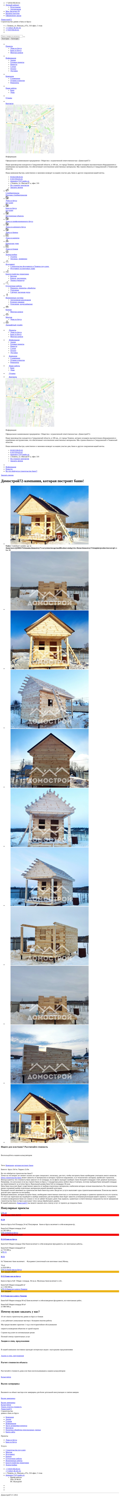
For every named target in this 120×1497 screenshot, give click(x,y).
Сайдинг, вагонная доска (20, 292)
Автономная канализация (20, 300)
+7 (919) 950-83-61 (13, 1469)
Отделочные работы (14, 1459)
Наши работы (14, 366)
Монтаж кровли (16, 53)
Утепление (14, 290)
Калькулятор (6, 1377)
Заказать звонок (16, 187)
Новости (13, 64)
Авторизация (15, 9)
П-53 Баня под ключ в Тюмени (14, 1296)
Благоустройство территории (17, 1463)
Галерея (9, 1421)
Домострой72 (6, 20)
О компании (15, 78)
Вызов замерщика (8, 1398)
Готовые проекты (17, 62)
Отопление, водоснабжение (21, 304)
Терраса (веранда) (17, 280)
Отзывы (12, 373)
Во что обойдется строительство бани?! (21, 471)
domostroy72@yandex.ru (19, 181)
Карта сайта (10, 1432)
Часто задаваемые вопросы (16, 1426)
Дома (12, 92)
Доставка (14, 71)
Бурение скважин (17, 302)
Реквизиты (14, 83)
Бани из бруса (15, 50)
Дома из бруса (16, 48)
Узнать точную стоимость (11, 1407)
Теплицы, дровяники (18, 259)
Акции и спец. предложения (12, 1356)
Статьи (13, 67)
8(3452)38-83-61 (16, 177)
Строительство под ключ (16, 1450)
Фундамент (10, 1454)
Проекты (12, 330)
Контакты (13, 377)
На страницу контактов (19, 185)
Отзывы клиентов (17, 81)
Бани (12, 90)
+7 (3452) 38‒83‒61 (13, 28)
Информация (14, 340)
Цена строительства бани (11, 1178)
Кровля (8, 1456)
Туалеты (13, 257)
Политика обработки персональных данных (23, 1430)
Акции (13, 60)
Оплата (13, 69)
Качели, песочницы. (18, 278)
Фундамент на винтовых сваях (22, 269)
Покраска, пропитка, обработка (23, 288)
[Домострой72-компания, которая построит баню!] (50, 544)
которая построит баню (24, 1165)
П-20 (3, 1220)
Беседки (13, 276)
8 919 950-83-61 (16, 179)
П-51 (3, 1257)
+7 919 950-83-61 (12, 30)
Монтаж (9, 1452)
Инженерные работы (14, 1461)
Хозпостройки (11, 1465)
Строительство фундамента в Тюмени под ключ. (29, 266)
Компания (13, 356)
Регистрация (15, 7)
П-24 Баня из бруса (9, 1239)
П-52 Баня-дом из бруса (11, 1276)
